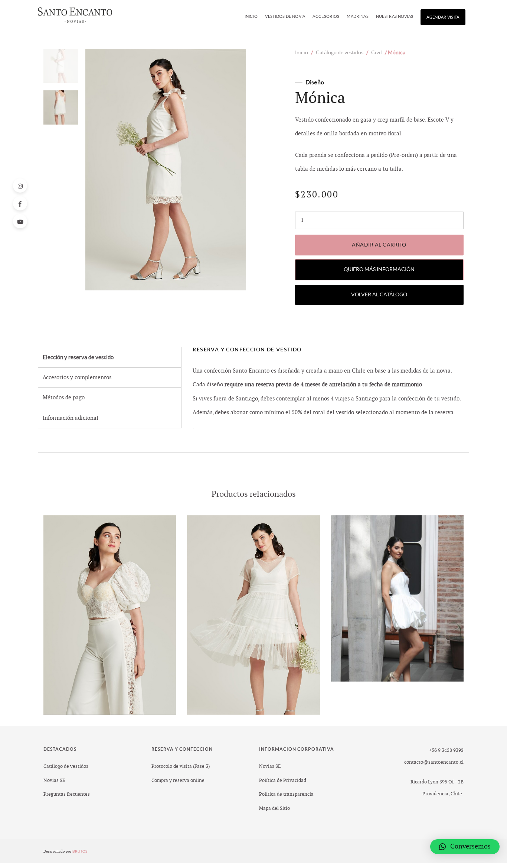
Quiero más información (379, 269)
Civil (376, 52)
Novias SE (54, 780)
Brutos (80, 851)
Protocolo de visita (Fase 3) (180, 766)
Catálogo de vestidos (339, 52)
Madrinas (357, 16)
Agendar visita (442, 17)
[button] (465, 846)
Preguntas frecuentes (66, 794)
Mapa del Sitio (274, 808)
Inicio (251, 16)
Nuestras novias (394, 16)
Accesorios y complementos (77, 377)
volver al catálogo (379, 294)
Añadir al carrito (379, 245)
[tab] (109, 357)
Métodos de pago (64, 398)
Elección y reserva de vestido (78, 357)
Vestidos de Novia (285, 16)
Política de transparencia (286, 794)
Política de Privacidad (282, 780)
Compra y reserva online (178, 780)
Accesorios (326, 16)
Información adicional (70, 418)
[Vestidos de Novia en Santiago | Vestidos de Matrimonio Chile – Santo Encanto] (75, 17)
